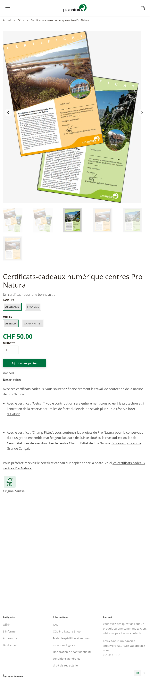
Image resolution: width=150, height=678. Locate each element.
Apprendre (10, 638)
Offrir (21, 20)
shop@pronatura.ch (116, 646)
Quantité (9, 343)
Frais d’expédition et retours (71, 638)
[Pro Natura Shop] (75, 8)
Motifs (7, 317)
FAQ (55, 624)
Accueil (7, 20)
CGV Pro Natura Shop (67, 631)
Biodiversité (10, 645)
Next (142, 112)
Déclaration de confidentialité (72, 652)
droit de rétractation (66, 665)
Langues (8, 300)
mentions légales (64, 645)
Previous (8, 112)
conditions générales (66, 658)
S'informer (10, 631)
